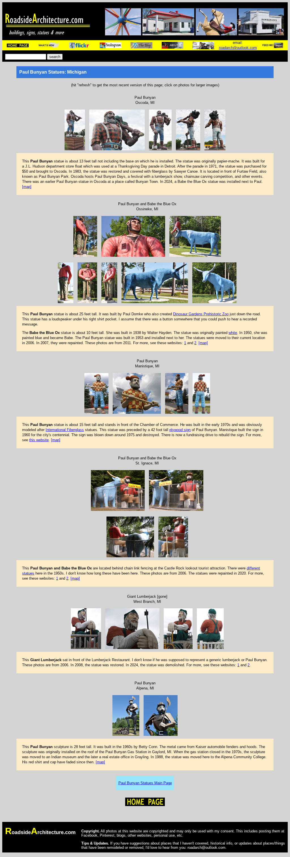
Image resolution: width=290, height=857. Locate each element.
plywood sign (180, 430)
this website (39, 440)
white (233, 333)
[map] (26, 187)
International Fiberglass (65, 430)
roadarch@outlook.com (238, 48)
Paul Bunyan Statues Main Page (145, 783)
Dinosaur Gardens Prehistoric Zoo (201, 314)
